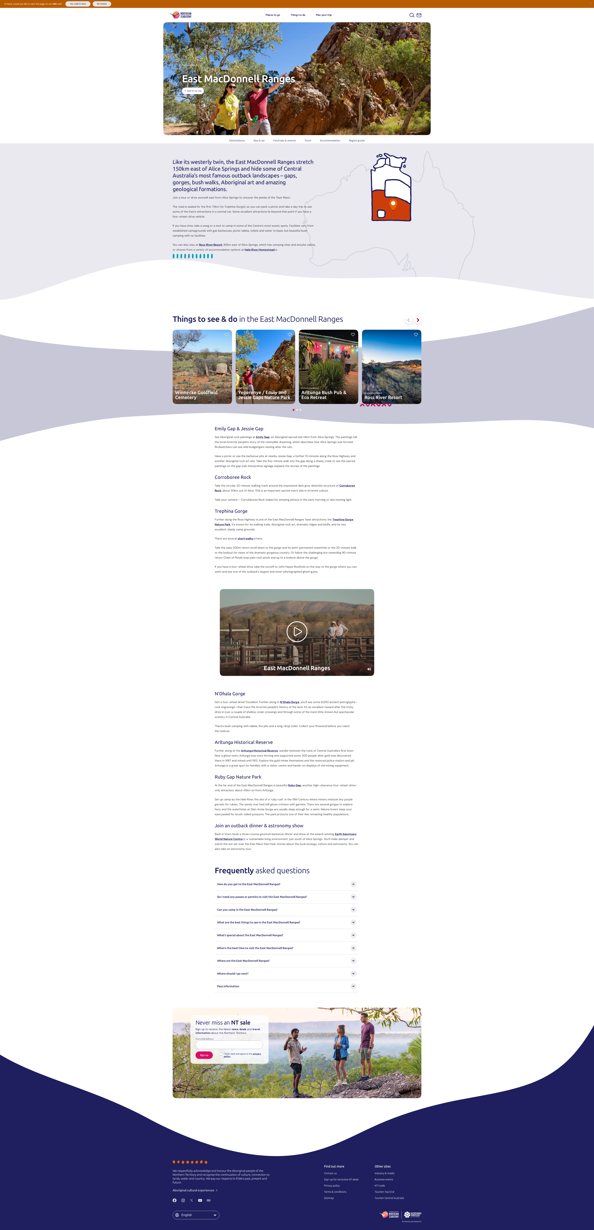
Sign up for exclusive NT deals (341, 1179)
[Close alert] (590, 3)
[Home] (180, 15)
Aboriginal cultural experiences (194, 1190)
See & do (259, 140)
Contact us (330, 1173)
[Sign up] (419, 15)
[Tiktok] (217, 1200)
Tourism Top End (384, 1191)
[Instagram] (183, 1200)
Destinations (237, 140)
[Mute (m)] (369, 669)
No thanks (102, 4)
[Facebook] (174, 1200)
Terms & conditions (335, 1191)
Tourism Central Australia (389, 1198)
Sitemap (329, 1198)
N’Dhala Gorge (289, 702)
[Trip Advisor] (209, 1200)
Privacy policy (332, 1185)
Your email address (205, 1039)
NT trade (380, 1185)
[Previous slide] (408, 320)
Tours (308, 140)
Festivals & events (284, 140)
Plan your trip (324, 15)
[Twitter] (192, 1200)
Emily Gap (263, 437)
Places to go (273, 15)
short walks (245, 538)
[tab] (294, 410)
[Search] (412, 15)
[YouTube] (200, 1200)
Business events (384, 1179)
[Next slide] (418, 320)
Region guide (357, 140)
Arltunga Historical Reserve (259, 751)
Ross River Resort (210, 245)
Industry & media (384, 1173)
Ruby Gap (294, 785)
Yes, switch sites (78, 4)
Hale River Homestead (260, 250)
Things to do (298, 15)
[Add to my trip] (227, 334)
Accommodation (330, 140)
